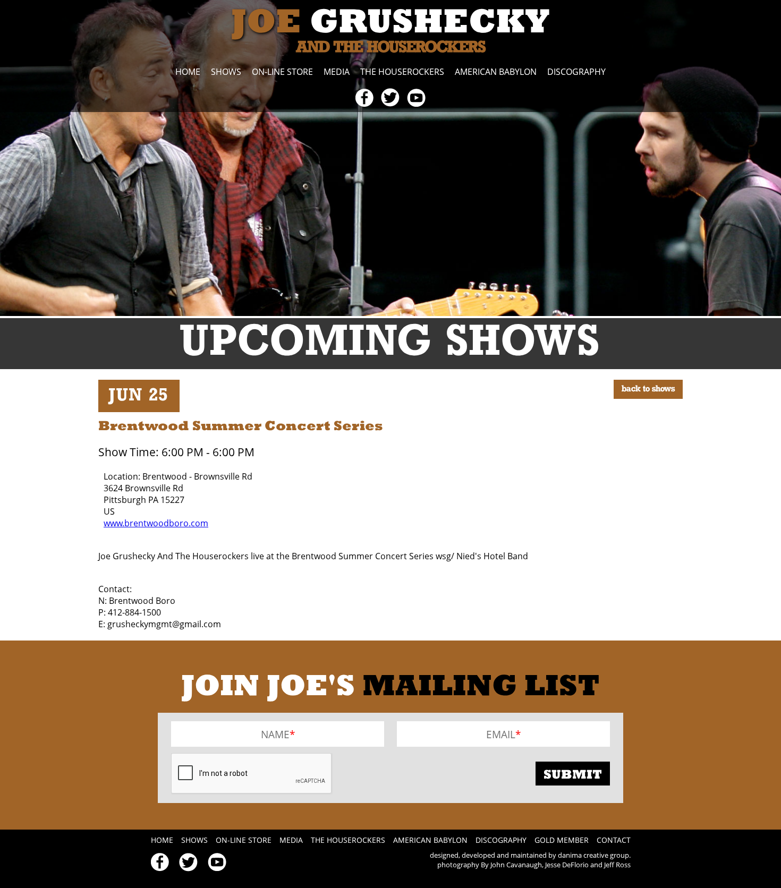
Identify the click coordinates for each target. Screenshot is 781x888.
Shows (226, 72)
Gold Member (561, 840)
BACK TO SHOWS (648, 389)
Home (187, 72)
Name (275, 734)
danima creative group (593, 855)
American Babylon (496, 72)
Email (500, 734)
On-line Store (282, 72)
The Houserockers (402, 72)
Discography (576, 72)
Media (337, 72)
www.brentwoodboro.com (156, 523)
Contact (614, 840)
